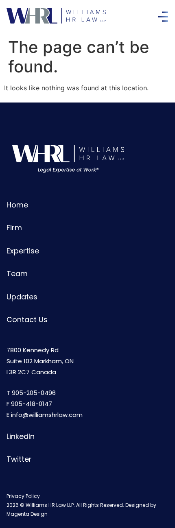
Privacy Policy (23, 496)
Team (17, 273)
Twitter (19, 459)
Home (17, 205)
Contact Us (27, 319)
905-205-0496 (34, 392)
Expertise (23, 251)
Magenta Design (27, 514)
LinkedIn (21, 436)
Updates (22, 297)
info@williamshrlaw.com (47, 414)
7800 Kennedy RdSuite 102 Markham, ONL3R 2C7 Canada (40, 361)
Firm (14, 228)
